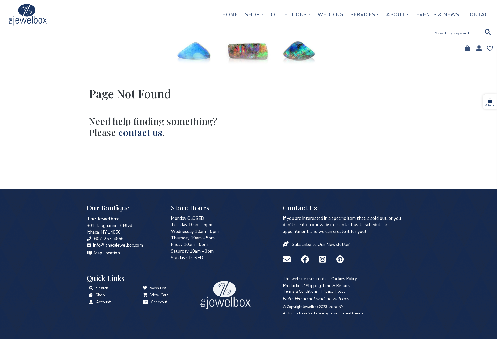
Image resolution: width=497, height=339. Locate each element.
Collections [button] (289, 14)
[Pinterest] (340, 259)
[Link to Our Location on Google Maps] (89, 253)
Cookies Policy (344, 278)
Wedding (330, 14)
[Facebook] (306, 259)
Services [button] (362, 14)
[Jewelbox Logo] (225, 295)
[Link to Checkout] (145, 302)
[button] (286, 244)
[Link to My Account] (91, 302)
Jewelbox (337, 313)
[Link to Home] (27, 15)
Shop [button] (252, 14)
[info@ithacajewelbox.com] (89, 245)
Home (230, 14)
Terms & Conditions (300, 291)
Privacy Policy (333, 291)
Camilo (357, 313)
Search (102, 288)
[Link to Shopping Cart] (145, 295)
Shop (100, 295)
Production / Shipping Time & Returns (316, 285)
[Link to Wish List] (489, 49)
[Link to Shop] (467, 49)
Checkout (159, 302)
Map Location (107, 253)
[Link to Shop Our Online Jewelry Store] (90, 295)
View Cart (159, 295)
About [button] (395, 14)
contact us (140, 132)
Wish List (158, 288)
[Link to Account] (478, 49)
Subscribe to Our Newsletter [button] (321, 244)
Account (103, 302)
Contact (479, 14)
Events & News (437, 14)
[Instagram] (323, 259)
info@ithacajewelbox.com (118, 245)
